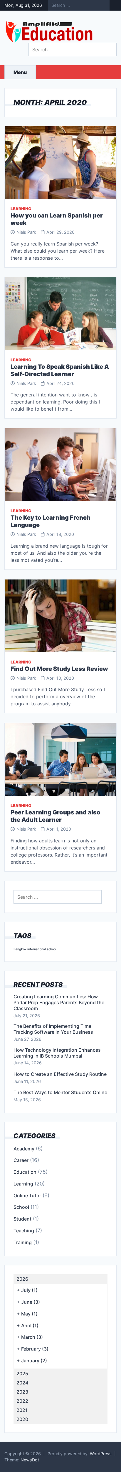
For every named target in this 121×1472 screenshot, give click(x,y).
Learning (21, 208)
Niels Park (26, 232)
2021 (22, 1410)
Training (23, 1242)
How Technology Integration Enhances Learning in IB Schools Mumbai (57, 1053)
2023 (22, 1392)
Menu (20, 72)
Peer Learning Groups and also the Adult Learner (55, 816)
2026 (22, 1279)
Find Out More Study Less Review (59, 668)
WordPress (101, 1453)
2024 (22, 1383)
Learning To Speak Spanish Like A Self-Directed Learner (60, 370)
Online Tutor (27, 1195)
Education (25, 1172)
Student (22, 1219)
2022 (22, 1401)
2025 (22, 1373)
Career (21, 1160)
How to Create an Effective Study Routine (60, 1074)
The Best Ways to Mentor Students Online (60, 1092)
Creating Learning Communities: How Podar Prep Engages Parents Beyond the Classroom (59, 1002)
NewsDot (30, 1459)
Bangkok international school (35, 949)
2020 (22, 1419)
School (21, 1207)
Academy (24, 1149)
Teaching (24, 1231)
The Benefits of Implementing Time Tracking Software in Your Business (53, 1029)
